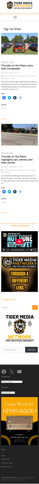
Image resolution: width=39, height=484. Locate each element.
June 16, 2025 (15, 73)
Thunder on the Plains (23, 76)
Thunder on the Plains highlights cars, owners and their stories (16, 159)
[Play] (4, 250)
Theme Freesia (29, 477)
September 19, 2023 (17, 167)
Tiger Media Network (9, 477)
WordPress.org (6, 467)
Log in (3, 455)
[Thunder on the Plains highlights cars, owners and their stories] (19, 135)
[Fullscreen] (35, 250)
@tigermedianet (9, 299)
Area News (5, 62)
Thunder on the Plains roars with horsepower (17, 67)
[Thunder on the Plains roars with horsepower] (19, 43)
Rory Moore (13, 76)
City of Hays (13, 170)
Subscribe (31, 350)
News (11, 62)
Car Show (6, 76)
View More (7, 119)
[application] (19, 241)
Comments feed (6, 463)
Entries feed (5, 459)
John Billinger (21, 170)
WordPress (4, 480)
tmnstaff (5, 73)
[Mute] (31, 250)
